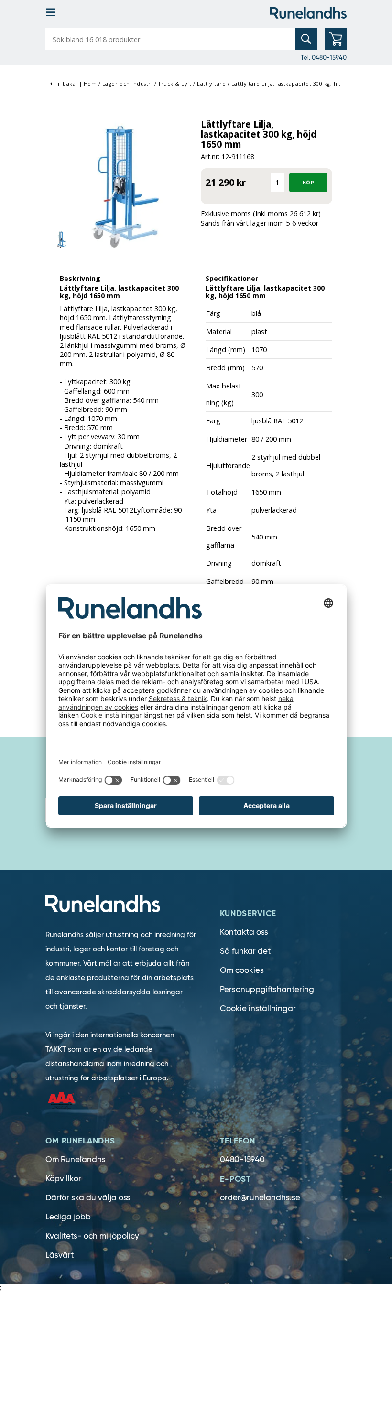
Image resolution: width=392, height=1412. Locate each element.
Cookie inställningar (258, 1008)
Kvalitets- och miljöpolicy (92, 1236)
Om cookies (242, 970)
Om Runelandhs (75, 1159)
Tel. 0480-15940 (324, 57)
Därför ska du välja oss (88, 1198)
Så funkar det (245, 951)
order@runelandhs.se (260, 1198)
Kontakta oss (244, 932)
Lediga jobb (68, 1217)
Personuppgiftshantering (267, 989)
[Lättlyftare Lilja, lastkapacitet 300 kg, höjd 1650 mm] (121, 181)
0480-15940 (242, 1159)
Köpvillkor (63, 1179)
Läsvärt (59, 1255)
